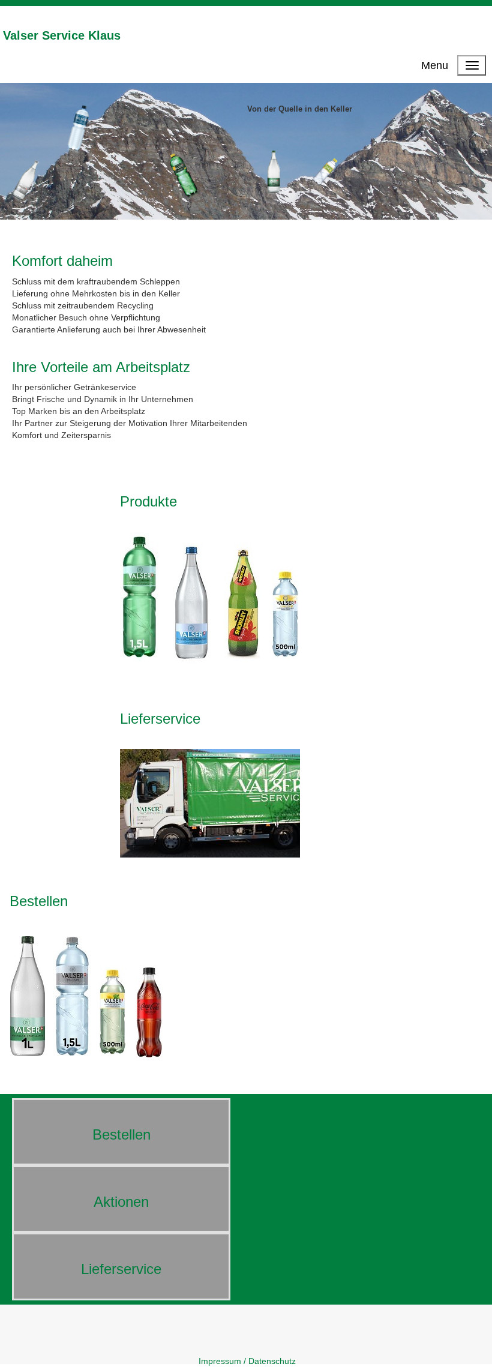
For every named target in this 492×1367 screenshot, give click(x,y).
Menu (434, 65)
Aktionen (121, 1202)
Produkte (148, 501)
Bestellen (39, 901)
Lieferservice (160, 719)
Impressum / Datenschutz (247, 1361)
